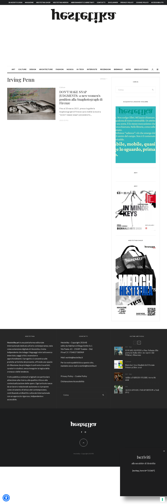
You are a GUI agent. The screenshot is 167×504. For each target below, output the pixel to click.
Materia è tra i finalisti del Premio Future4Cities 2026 (140, 366)
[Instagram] (85, 432)
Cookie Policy (142, 2)
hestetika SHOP (43, 2)
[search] (153, 90)
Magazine (29, 2)
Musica (70, 69)
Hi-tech (80, 69)
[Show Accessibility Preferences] (6, 497)
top (130, 347)
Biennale (118, 69)
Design (32, 69)
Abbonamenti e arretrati (82, 2)
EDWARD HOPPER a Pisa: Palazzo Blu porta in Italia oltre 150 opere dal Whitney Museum (141, 352)
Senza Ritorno (141, 69)
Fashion (60, 69)
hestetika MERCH (60, 2)
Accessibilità (157, 2)
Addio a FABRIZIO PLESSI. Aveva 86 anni (140, 378)
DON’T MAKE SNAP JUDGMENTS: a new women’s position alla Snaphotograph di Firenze (80, 97)
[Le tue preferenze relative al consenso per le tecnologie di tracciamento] (162, 499)
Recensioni (105, 69)
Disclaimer (113, 2)
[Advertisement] (83, 46)
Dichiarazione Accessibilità (72, 381)
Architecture (46, 69)
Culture (22, 69)
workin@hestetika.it (74, 357)
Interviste (92, 69)
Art (13, 69)
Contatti (101, 2)
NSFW (128, 69)
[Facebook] (81, 432)
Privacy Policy (126, 2)
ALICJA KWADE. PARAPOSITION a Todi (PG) (142, 391)
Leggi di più (63, 120)
